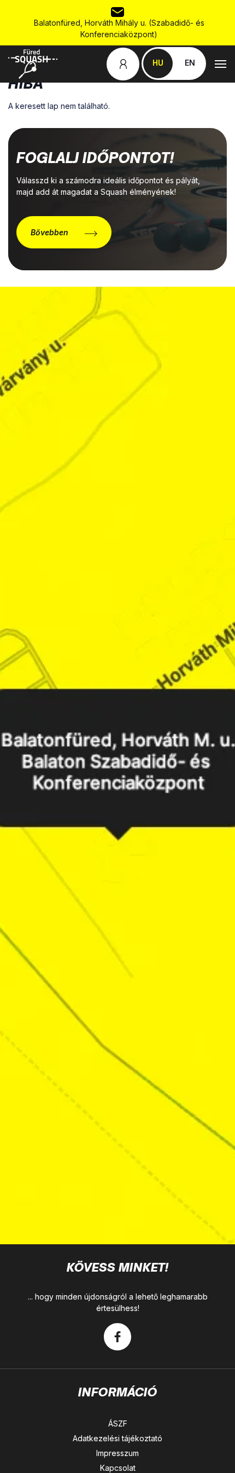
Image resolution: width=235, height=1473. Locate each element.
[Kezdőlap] (32, 63)
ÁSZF (117, 1423)
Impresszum (117, 1453)
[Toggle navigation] (220, 63)
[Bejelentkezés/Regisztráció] (123, 64)
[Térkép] (117, 765)
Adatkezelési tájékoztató (117, 1438)
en (190, 62)
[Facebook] (117, 1336)
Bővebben (49, 232)
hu (157, 62)
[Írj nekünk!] (117, 11)
